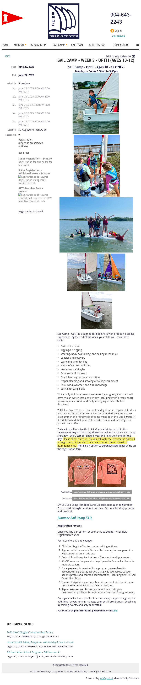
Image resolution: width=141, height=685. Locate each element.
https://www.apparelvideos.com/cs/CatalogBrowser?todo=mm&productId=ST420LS (102, 498)
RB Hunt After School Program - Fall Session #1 (34, 652)
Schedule (11, 83)
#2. (14, 96)
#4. (14, 113)
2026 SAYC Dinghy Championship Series (30, 632)
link (115, 610)
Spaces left (11, 134)
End (14, 75)
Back (7, 56)
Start (13, 66)
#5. (14, 121)
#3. (14, 105)
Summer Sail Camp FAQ (74, 517)
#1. (14, 88)
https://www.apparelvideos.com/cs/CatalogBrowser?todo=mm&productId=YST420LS (102, 492)
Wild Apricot (106, 678)
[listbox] (120, 56)
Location (12, 129)
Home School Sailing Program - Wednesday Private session (40, 642)
